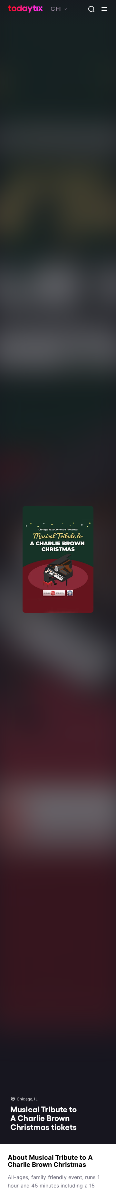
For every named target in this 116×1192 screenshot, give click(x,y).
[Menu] (101, 9)
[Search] (88, 9)
